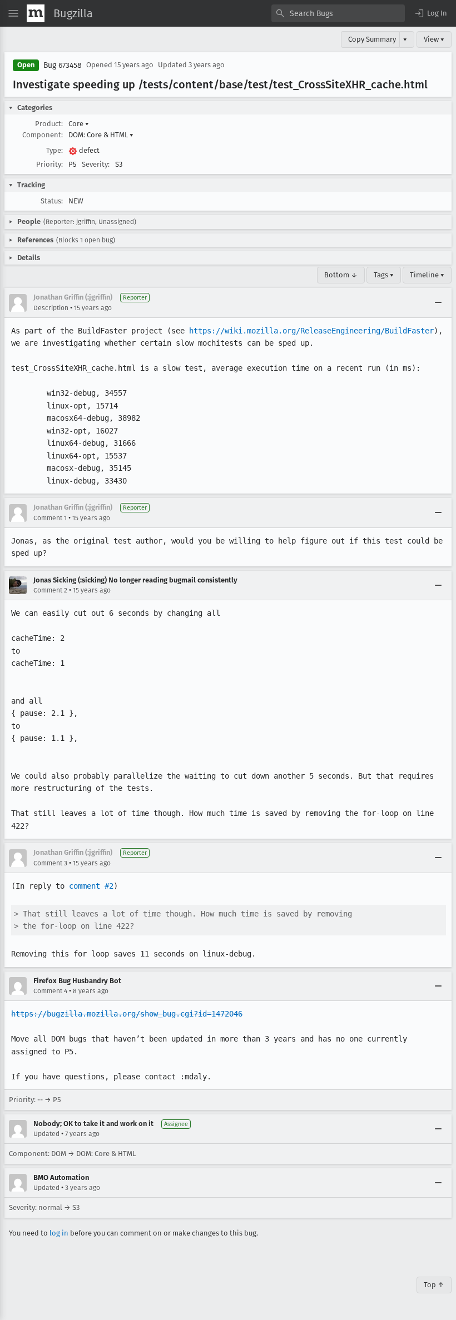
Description (50, 308)
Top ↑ (434, 1285)
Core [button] (78, 123)
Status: (52, 201)
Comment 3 (50, 863)
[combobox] (338, 13)
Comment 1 (50, 518)
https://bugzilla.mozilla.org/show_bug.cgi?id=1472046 (126, 1013)
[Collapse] (438, 303)
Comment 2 (50, 590)
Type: (54, 150)
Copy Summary (372, 39)
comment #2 (91, 885)
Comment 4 (50, 991)
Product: (49, 123)
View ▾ (434, 39)
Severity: (96, 164)
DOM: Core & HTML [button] (100, 135)
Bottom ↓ (341, 275)
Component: (42, 135)
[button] (430, 13)
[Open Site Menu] (13, 13)
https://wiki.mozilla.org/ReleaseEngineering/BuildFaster (311, 330)
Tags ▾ (384, 275)
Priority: (49, 164)
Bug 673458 (62, 65)
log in (58, 1233)
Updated (46, 1134)
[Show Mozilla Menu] (35, 13)
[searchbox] (338, 13)
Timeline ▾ (427, 275)
